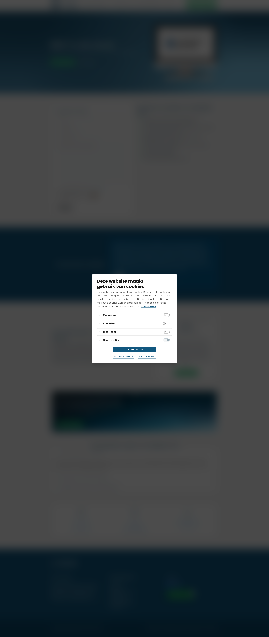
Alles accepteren (123, 356)
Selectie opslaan (134, 349)
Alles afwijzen (147, 356)
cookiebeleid (148, 306)
